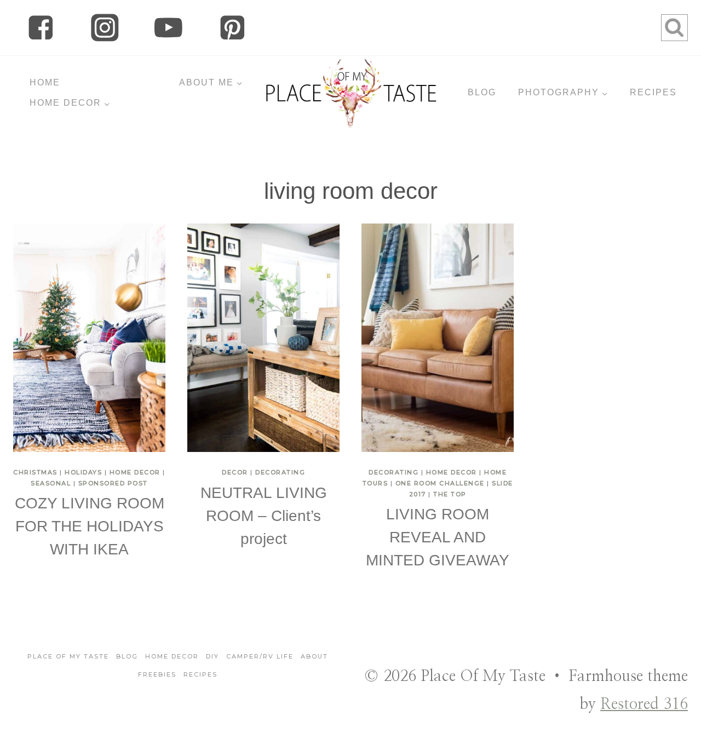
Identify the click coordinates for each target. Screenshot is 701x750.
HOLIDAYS (83, 472)
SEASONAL (51, 483)
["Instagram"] (105, 27)
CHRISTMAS (35, 472)
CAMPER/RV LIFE (260, 656)
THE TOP (450, 494)
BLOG (482, 92)
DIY (212, 656)
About (314, 656)
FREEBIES (157, 674)
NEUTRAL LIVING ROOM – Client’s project (263, 515)
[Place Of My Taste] (351, 93)
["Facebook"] (40, 27)
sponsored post (113, 483)
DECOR (235, 472)
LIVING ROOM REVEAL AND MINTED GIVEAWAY (437, 537)
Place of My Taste (68, 656)
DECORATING (280, 472)
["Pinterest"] (232, 27)
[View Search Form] (674, 27)
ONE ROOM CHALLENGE (440, 483)
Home (45, 82)
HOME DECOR (135, 472)
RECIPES (653, 92)
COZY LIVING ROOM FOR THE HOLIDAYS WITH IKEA (89, 526)
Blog (127, 656)
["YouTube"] (168, 27)
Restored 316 (644, 704)
